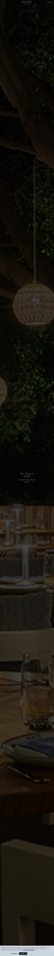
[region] (27, 951)
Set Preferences (14, 953)
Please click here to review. (28, 950)
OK (23, 953)
